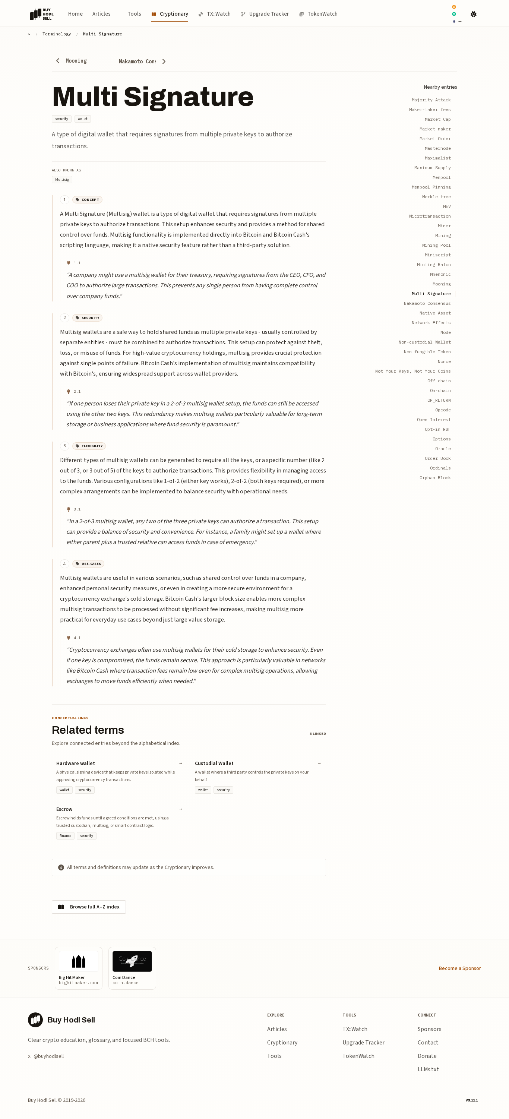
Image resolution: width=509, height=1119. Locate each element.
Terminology (56, 34)
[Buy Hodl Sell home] (42, 14)
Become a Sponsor (460, 968)
